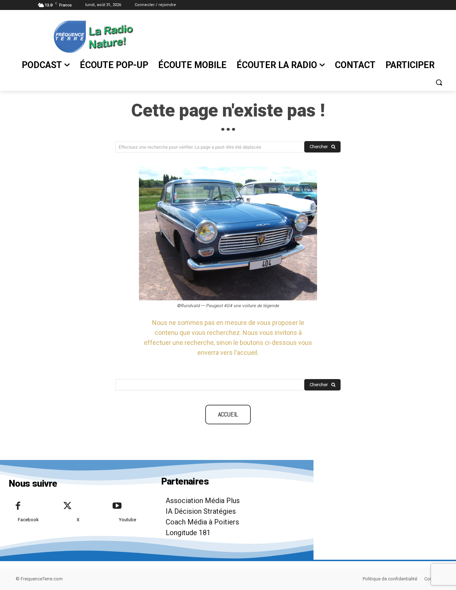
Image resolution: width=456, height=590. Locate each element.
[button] (438, 82)
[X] (67, 506)
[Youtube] (117, 506)
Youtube (127, 519)
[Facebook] (18, 506)
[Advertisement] (294, 36)
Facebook (28, 519)
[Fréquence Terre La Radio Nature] (74, 37)
